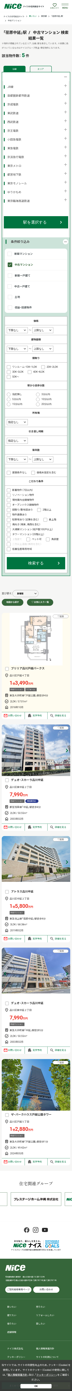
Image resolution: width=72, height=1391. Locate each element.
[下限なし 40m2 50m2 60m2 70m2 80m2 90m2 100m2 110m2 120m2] (17, 348)
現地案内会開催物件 (23, 499)
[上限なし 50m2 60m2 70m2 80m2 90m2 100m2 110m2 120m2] (42, 348)
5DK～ (15, 376)
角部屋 (55, 539)
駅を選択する (35, 222)
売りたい (40, 1307)
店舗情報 (11, 1332)
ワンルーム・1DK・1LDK (24, 366)
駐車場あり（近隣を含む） (25, 519)
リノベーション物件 (23, 495)
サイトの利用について (47, 1357)
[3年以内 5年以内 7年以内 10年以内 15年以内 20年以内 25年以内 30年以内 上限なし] (42, 459)
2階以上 (47, 509)
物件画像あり (19, 514)
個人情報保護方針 (45, 1348)
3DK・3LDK (17, 371)
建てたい (11, 1315)
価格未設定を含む (46, 472)
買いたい (33, 16)
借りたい (11, 1323)
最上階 (52, 519)
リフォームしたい (45, 1315)
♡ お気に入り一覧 (40, 602)
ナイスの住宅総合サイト (14, 16)
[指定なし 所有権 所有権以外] (17, 422)
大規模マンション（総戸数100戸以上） (32, 529)
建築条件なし (19, 472)
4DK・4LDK (38, 371)
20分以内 (46, 404)
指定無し (17, 394)
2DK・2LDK (52, 366)
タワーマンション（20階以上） (28, 534)
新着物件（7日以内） (22, 490)
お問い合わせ (15, 715)
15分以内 (17, 404)
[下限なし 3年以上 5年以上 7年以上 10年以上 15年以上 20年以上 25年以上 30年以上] (17, 459)
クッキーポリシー (16, 1357)
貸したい (40, 1323)
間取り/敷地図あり (22, 509)
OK (36, 1386)
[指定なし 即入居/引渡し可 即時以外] (17, 440)
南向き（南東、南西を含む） (26, 524)
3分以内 (45, 394)
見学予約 (37, 715)
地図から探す (12, 602)
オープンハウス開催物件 (25, 504)
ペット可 (37, 539)
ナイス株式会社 (15, 1348)
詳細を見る (60, 715)
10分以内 (46, 399)
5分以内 (16, 399)
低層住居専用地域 (22, 549)
